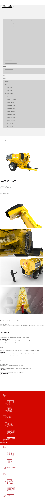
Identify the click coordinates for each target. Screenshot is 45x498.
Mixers (6, 84)
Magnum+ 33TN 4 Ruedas (11, 102)
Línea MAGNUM (9, 48)
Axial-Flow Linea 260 (10, 32)
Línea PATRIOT (9, 57)
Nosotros (4, 14)
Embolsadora (7, 81)
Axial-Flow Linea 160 (10, 26)
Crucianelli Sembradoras (9, 69)
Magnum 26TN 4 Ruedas (11, 114)
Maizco (4, 75)
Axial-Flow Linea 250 (10, 29)
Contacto (4, 132)
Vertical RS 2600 (9, 90)
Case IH (4, 17)
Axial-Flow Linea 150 (10, 23)
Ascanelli (4, 78)
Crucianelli (4, 66)
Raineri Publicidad (6, 442)
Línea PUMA (9, 45)
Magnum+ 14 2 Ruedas (11, 126)
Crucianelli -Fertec (8, 72)
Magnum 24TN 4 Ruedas (11, 117)
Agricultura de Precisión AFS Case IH (11, 63)
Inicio (3, 11)
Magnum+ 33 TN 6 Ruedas (11, 99)
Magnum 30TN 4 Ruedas (11, 108)
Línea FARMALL (9, 38)
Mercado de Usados (6, 129)
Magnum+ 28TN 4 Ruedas (11, 111)
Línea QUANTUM (9, 41)
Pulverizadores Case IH (8, 54)
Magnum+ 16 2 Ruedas (11, 123)
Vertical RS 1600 (9, 87)
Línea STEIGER (9, 51)
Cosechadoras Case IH (8, 20)
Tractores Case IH (7, 35)
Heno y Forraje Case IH (8, 60)
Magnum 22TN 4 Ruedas (11, 120)
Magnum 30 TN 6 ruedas (11, 105)
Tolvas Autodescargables (9, 93)
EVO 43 (8, 96)
